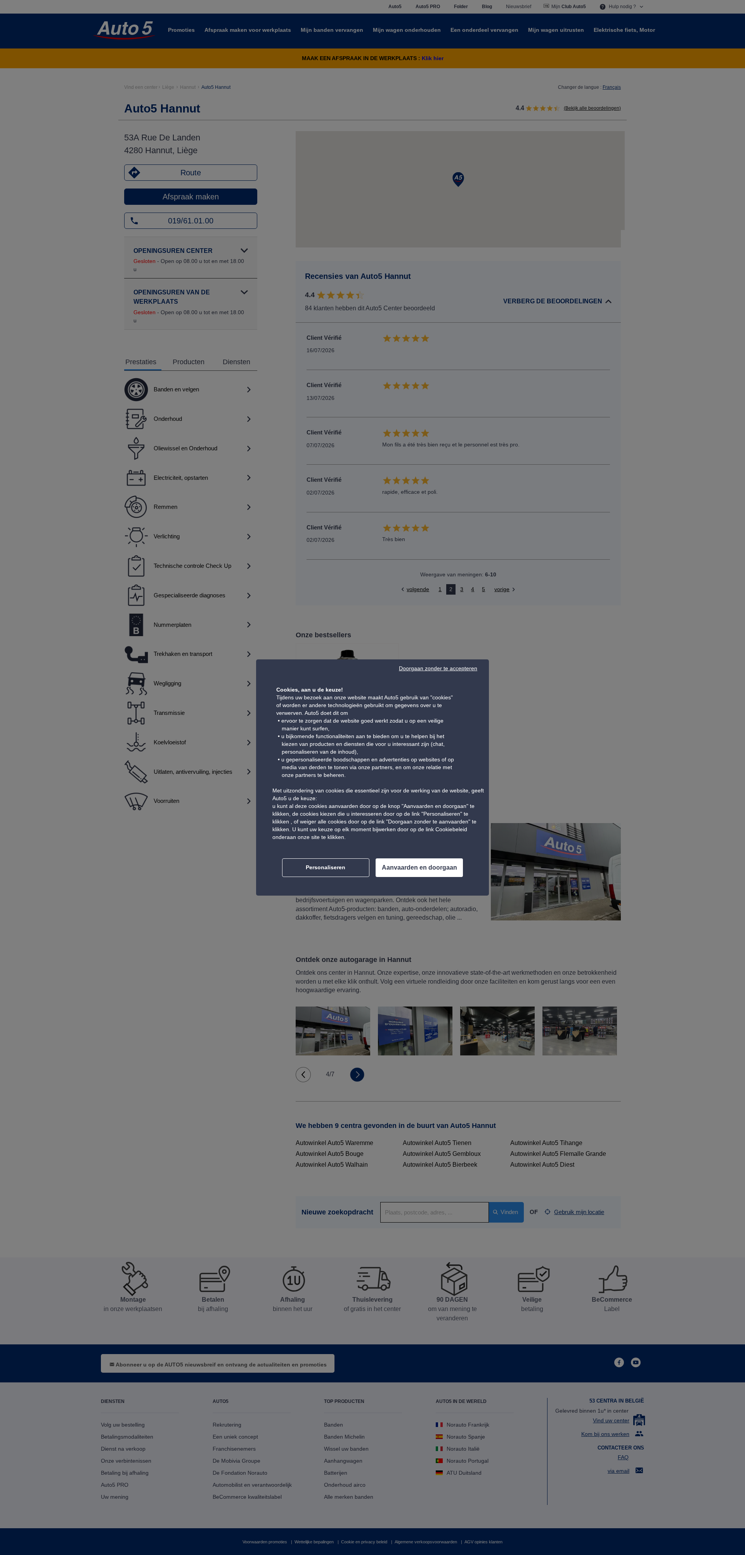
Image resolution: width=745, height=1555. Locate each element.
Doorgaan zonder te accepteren (438, 668)
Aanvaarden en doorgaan (419, 867)
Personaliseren (325, 867)
